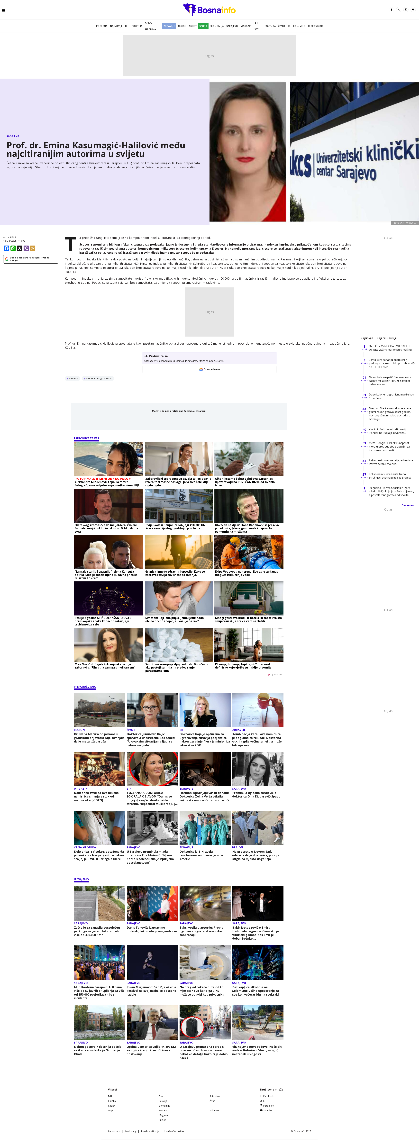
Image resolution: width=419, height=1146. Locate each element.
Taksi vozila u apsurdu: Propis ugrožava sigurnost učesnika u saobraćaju (202, 931)
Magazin (246, 26)
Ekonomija (217, 26)
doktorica (73, 378)
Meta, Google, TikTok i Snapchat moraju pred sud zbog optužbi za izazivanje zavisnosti (389, 446)
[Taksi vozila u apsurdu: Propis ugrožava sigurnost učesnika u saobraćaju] (205, 903)
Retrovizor (315, 26)
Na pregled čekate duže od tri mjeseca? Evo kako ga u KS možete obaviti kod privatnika (202, 990)
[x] (398, 9)
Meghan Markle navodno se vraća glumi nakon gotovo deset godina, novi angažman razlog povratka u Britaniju (390, 413)
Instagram (268, 1105)
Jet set (256, 26)
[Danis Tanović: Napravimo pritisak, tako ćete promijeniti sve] (152, 903)
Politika (137, 26)
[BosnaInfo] (209, 9)
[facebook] (391, 9)
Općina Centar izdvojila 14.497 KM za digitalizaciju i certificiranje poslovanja (151, 1050)
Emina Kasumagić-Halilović (99, 378)
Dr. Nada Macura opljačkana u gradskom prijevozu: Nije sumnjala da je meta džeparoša (99, 737)
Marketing (130, 1131)
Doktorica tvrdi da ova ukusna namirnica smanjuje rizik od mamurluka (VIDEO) (96, 796)
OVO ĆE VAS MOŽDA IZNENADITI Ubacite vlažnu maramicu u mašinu (390, 347)
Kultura (270, 26)
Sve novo (408, 505)
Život (281, 26)
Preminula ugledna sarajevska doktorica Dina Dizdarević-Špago (256, 794)
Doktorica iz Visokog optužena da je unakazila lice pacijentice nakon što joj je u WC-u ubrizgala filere (99, 855)
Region (181, 26)
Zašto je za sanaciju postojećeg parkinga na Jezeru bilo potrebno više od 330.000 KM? (98, 931)
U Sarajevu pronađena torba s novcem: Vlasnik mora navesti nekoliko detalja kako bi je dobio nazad (204, 1052)
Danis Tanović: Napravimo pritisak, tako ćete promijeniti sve (152, 929)
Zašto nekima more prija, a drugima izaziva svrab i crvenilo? (391, 462)
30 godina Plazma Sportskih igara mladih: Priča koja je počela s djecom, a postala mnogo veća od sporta (391, 491)
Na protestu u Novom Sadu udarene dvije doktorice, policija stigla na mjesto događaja (255, 855)
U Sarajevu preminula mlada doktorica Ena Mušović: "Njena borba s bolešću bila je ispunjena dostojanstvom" (150, 857)
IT (289, 26)
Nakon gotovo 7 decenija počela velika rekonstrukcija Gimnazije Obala (97, 1050)
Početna (102, 26)
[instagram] (406, 9)
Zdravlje (169, 26)
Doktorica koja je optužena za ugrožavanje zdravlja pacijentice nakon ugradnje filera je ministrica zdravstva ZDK (205, 739)
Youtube (267, 1110)
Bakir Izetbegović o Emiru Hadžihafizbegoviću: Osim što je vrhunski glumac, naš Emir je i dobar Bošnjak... (255, 933)
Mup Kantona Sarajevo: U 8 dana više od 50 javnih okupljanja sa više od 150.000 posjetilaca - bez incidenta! (99, 992)
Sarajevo (232, 26)
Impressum (114, 1131)
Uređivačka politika (174, 1131)
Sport (203, 26)
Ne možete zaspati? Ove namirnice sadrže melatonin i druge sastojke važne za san (390, 380)
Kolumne (299, 26)
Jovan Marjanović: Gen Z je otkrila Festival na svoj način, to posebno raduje (151, 990)
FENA (13, 237)
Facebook (268, 1096)
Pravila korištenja (150, 1131)
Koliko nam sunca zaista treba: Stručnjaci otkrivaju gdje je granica (390, 475)
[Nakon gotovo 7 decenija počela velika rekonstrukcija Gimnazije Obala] (99, 1022)
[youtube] (413, 9)
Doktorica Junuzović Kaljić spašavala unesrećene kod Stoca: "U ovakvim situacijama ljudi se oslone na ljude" (151, 739)
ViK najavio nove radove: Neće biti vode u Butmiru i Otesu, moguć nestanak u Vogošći (257, 1050)
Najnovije (116, 26)
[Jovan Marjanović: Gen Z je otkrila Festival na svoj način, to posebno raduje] (152, 962)
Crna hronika (150, 26)
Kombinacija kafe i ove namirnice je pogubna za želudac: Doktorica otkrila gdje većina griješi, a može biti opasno (257, 739)
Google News (212, 369)
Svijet (193, 26)
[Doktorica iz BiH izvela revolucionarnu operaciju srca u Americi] (205, 828)
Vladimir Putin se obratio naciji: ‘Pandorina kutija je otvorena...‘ (388, 431)
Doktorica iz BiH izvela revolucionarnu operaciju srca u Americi (203, 855)
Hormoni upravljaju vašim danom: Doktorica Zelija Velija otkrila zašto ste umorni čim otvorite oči (204, 796)
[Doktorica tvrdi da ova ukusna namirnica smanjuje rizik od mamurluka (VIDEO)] (99, 769)
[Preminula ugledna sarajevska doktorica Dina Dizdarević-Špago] (257, 769)
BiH (127, 26)
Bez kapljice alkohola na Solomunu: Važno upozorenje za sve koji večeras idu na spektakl (255, 990)
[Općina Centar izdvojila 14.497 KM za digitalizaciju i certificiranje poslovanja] (152, 1022)
